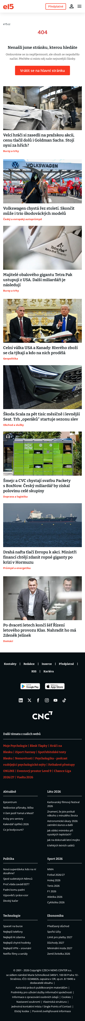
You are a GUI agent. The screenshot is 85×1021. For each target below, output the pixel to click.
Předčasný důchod (58, 926)
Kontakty (10, 664)
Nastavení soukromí (28, 1001)
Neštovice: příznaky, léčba (18, 807)
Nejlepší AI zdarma (14, 937)
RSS (33, 671)
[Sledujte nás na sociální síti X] (29, 700)
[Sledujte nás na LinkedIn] (21, 700)
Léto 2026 (54, 791)
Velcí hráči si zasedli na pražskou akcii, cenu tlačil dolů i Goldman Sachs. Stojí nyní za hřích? (38, 140)
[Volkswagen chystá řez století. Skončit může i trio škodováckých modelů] (42, 181)
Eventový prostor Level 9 (34, 771)
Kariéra (48, 671)
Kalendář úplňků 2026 (16, 824)
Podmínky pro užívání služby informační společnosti (41, 992)
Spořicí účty (54, 931)
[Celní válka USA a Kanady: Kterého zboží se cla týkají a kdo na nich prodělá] (42, 321)
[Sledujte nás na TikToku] (64, 700)
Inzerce (47, 664)
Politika (8, 859)
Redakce (29, 664)
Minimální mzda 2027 (59, 948)
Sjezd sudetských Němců (17, 878)
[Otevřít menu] (79, 6)
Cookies (66, 997)
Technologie (11, 915)
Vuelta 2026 (25, 777)
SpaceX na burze (13, 926)
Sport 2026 (55, 859)
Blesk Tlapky (38, 746)
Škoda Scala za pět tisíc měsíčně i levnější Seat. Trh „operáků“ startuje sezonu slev (41, 417)
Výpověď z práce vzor (15, 895)
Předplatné (66, 664)
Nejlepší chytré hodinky (17, 942)
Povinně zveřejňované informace (51, 1011)
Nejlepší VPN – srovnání (17, 948)
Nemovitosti (24, 758)
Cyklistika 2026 (55, 902)
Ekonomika (55, 915)
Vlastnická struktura (55, 1001)
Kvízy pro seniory (13, 818)
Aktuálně (9, 791)
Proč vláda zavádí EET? (16, 884)
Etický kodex (21, 1011)
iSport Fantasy (25, 752)
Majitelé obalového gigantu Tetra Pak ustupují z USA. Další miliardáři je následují (37, 279)
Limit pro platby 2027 (59, 937)
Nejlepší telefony (13, 931)
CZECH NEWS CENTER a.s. (57, 970)
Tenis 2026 (53, 886)
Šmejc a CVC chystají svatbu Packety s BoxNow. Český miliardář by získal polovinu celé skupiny (37, 485)
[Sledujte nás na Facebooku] (38, 700)
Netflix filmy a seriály (15, 953)
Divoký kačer (10, 900)
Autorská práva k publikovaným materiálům (41, 987)
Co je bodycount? (13, 829)
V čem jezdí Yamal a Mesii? (18, 813)
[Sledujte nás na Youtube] (55, 700)
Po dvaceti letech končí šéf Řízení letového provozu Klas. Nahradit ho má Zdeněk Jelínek (39, 630)
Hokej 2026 (53, 880)
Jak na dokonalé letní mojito (63, 840)
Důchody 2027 (55, 942)
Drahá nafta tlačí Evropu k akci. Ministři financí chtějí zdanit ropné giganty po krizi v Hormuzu (39, 557)
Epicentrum (10, 802)
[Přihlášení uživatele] (72, 6)
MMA (50, 869)
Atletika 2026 (54, 897)
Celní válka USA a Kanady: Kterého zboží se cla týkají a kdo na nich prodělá (40, 350)
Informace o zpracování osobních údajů (35, 997)
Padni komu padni (14, 889)
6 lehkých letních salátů (61, 845)
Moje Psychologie (15, 746)
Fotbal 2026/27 (56, 874)
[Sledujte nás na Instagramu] (47, 700)
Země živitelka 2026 (58, 953)
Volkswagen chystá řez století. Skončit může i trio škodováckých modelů (39, 211)
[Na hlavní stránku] (8, 6)
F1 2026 (51, 891)
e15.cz (6, 24)
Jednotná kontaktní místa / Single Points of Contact (41, 1006)
